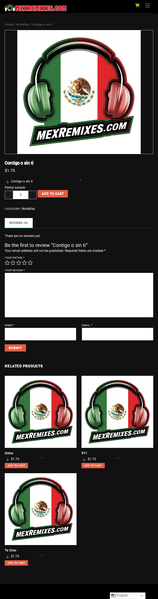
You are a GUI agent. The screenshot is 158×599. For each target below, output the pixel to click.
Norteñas (22, 24)
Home (9, 24)
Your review (15, 270)
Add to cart (53, 193)
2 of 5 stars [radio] (12, 262)
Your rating (15, 257)
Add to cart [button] (16, 465)
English (122, 595)
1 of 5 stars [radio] (7, 262)
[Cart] (137, 5)
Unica (9, 453)
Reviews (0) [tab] (18, 223)
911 (84, 453)
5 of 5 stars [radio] (30, 262)
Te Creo (10, 550)
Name (9, 325)
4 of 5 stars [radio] (24, 262)
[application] (7, 182)
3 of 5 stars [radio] (18, 262)
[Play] (7, 182)
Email (87, 325)
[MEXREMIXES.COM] (35, 9)
